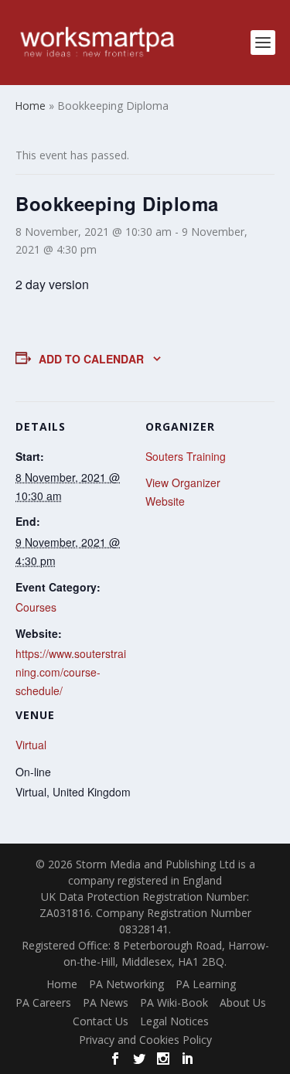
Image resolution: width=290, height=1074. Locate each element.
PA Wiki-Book (174, 1002)
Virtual (30, 744)
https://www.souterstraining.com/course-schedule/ (70, 672)
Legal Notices (174, 1021)
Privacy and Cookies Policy (145, 1039)
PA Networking (126, 984)
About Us (243, 1002)
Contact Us (100, 1021)
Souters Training (185, 456)
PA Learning (206, 984)
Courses (35, 607)
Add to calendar (91, 359)
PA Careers (43, 1002)
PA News (105, 1002)
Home (61, 984)
